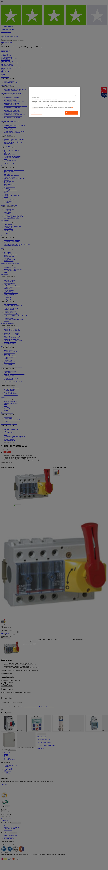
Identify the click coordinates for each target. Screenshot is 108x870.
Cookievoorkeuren (36, 112)
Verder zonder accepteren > (73, 95)
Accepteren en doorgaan (71, 112)
